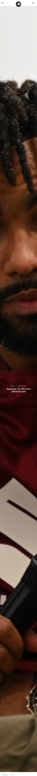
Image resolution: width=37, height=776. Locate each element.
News (12, 386)
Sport (12, 774)
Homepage (4, 774)
